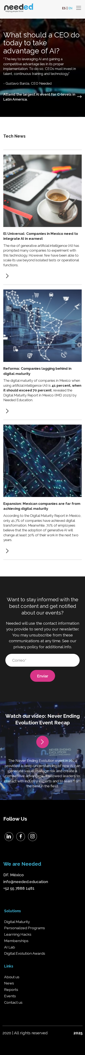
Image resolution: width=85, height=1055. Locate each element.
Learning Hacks (17, 934)
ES (64, 8)
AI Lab (9, 947)
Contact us (13, 1002)
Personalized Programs (24, 928)
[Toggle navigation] (79, 8)
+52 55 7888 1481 (18, 888)
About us (11, 977)
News (9, 983)
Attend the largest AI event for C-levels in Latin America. (39, 97)
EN (70, 8)
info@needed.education (25, 881)
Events (10, 996)
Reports (11, 989)
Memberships (16, 941)
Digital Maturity (17, 922)
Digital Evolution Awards (24, 953)
